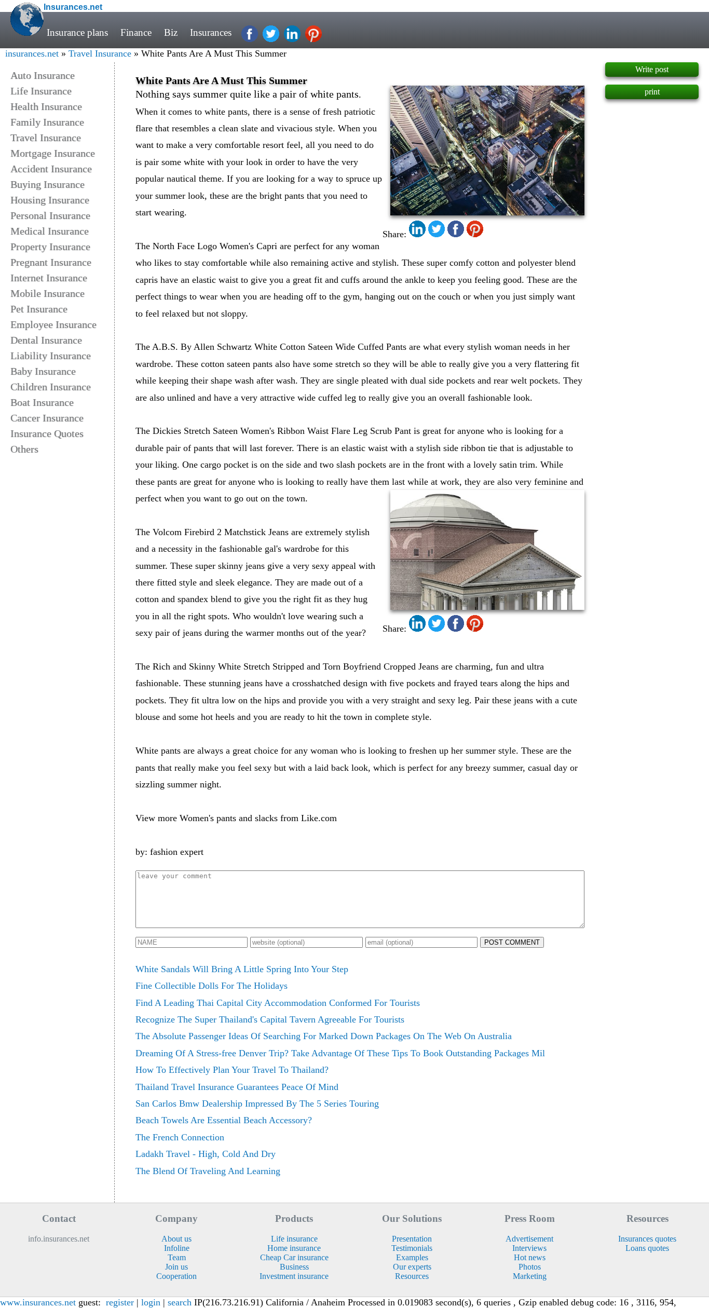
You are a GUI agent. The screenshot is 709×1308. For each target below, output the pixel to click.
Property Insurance (50, 246)
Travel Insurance (100, 53)
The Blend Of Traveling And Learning (207, 1171)
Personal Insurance (50, 215)
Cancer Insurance (47, 418)
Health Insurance (46, 106)
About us (176, 1238)
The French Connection (179, 1137)
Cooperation (176, 1276)
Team (177, 1257)
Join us (176, 1266)
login (150, 1302)
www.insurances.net (38, 1302)
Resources (412, 1276)
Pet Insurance (38, 309)
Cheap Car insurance (294, 1257)
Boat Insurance (42, 402)
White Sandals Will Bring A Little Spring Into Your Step (241, 969)
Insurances (210, 32)
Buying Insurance (47, 184)
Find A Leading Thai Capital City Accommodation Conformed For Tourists (277, 1003)
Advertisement (529, 1238)
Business (294, 1266)
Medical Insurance (49, 231)
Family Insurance (47, 122)
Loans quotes (647, 1248)
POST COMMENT (512, 942)
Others (24, 449)
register (120, 1302)
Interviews (529, 1248)
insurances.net (32, 53)
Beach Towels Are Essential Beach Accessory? (223, 1120)
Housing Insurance (49, 200)
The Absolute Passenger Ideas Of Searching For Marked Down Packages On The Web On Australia (323, 1036)
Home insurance (294, 1248)
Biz (171, 32)
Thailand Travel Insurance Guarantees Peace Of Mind (236, 1087)
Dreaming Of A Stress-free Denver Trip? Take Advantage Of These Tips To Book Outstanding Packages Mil (340, 1053)
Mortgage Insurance (52, 153)
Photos (530, 1266)
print (652, 91)
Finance (136, 32)
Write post (652, 69)
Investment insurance (294, 1276)
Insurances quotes (647, 1238)
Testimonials (411, 1248)
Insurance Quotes (47, 433)
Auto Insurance (42, 75)
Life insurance (294, 1238)
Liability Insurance (50, 355)
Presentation (412, 1238)
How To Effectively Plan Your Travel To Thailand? (232, 1070)
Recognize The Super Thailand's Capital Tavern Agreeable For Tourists (269, 1019)
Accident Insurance (51, 168)
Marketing (530, 1276)
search (180, 1302)
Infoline (176, 1248)
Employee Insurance (53, 324)
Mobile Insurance (47, 293)
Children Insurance (50, 386)
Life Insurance (41, 91)
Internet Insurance (48, 277)
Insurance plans (77, 32)
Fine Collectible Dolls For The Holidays (211, 985)
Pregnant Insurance (50, 262)
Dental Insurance (46, 340)
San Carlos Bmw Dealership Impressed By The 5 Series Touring (257, 1103)
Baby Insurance (43, 371)
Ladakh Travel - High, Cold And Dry (205, 1154)
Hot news (530, 1257)
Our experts (412, 1266)
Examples (412, 1257)
